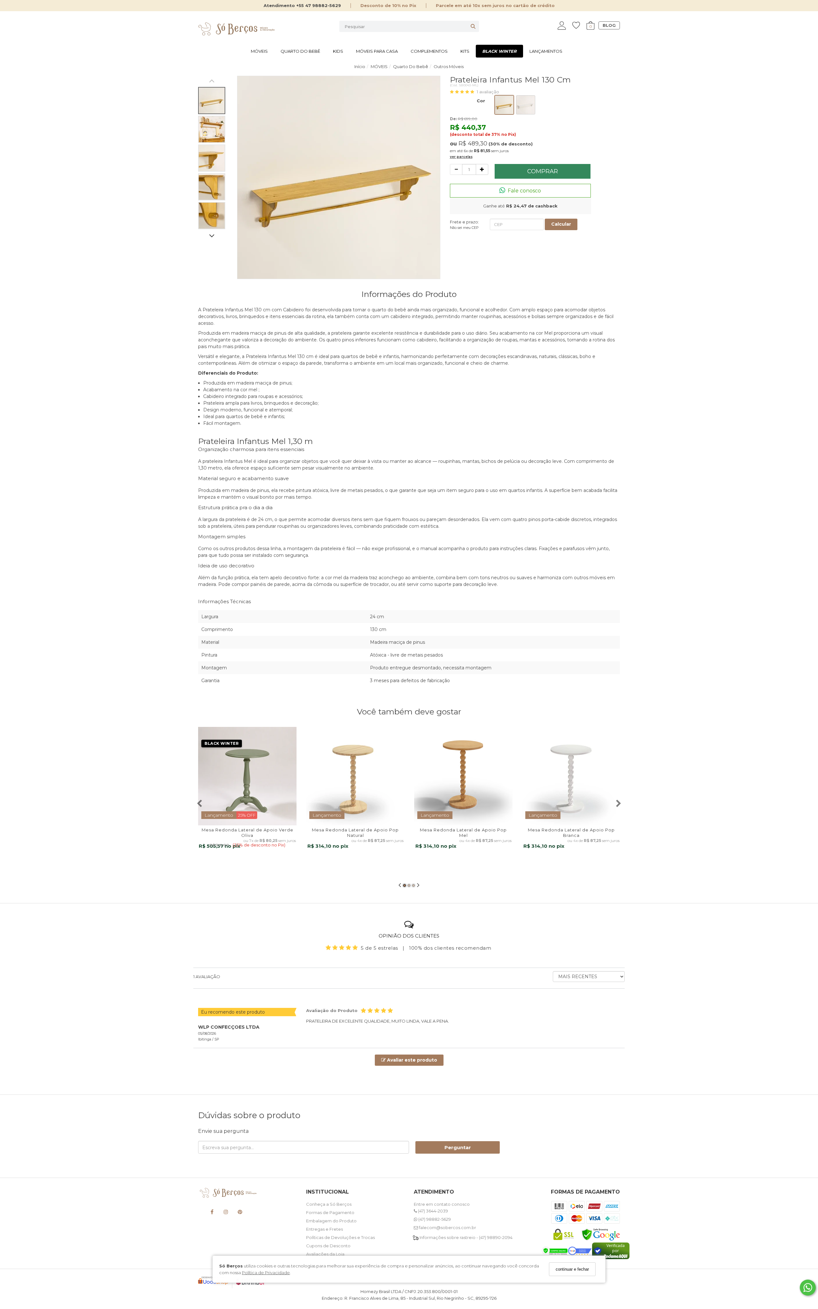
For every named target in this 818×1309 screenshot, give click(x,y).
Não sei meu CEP (464, 227)
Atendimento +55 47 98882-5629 (302, 5)
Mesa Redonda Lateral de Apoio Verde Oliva (247, 832)
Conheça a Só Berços (328, 1204)
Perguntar (457, 1147)
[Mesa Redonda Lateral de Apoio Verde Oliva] (247, 776)
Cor (481, 100)
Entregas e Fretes (324, 1229)
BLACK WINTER (499, 51)
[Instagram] (226, 1212)
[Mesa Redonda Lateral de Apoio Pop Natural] (355, 776)
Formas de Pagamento (330, 1212)
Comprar (542, 171)
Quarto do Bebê (300, 51)
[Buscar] (473, 26)
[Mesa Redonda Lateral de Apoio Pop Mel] (463, 776)
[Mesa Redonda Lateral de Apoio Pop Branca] (571, 776)
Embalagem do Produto (331, 1220)
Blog (609, 25)
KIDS (338, 51)
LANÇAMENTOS (545, 51)
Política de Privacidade (266, 1272)
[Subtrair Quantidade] (456, 169)
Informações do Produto (409, 294)
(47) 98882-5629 (434, 1219)
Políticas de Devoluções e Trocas (340, 1237)
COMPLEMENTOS (429, 51)
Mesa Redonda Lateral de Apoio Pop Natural (355, 832)
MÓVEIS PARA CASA (377, 51)
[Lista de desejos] (579, 25)
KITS (464, 51)
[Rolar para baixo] (211, 236)
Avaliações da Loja (325, 1254)
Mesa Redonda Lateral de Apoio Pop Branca (571, 832)
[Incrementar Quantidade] (482, 169)
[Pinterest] (240, 1212)
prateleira (213, 461)
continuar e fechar (572, 1269)
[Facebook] (212, 1212)
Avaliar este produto (411, 1060)
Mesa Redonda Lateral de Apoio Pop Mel (463, 832)
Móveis (259, 51)
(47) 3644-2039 (432, 1210)
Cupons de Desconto (328, 1245)
